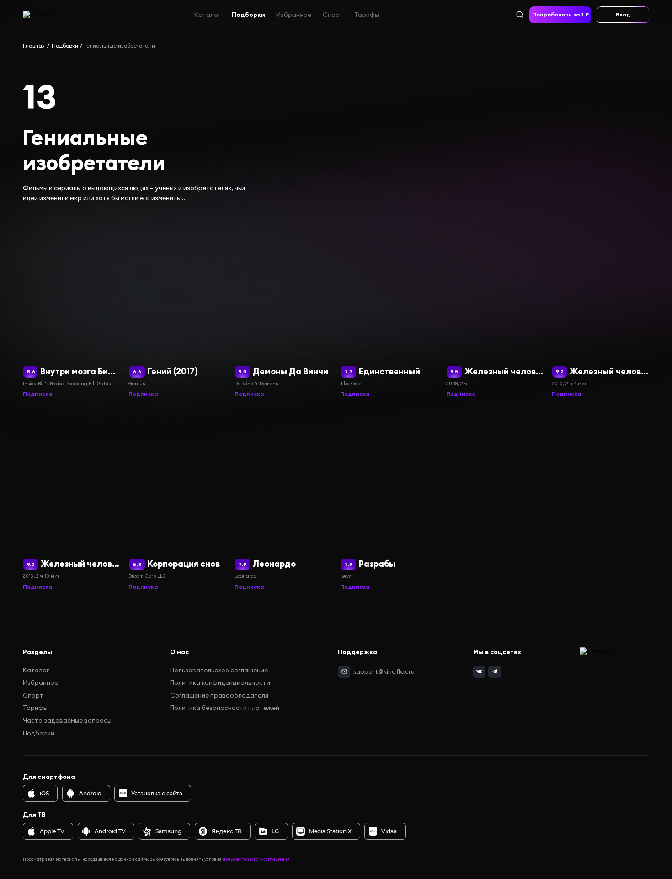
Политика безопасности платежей (224, 707)
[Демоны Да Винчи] (283, 306)
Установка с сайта (156, 793)
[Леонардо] (283, 499)
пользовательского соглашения (256, 859)
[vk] (479, 672)
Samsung (168, 831)
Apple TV (52, 831)
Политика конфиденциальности (220, 682)
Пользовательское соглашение (219, 670)
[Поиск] (520, 14)
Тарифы (366, 14)
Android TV (110, 831)
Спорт (333, 14)
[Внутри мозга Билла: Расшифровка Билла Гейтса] (71, 306)
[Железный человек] (495, 306)
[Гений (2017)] (177, 306)
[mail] (344, 672)
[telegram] (494, 672)
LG (275, 831)
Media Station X (330, 831)
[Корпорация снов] (177, 499)
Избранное (293, 14)
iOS (44, 793)
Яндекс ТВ (227, 831)
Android (90, 793)
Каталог (207, 14)
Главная (34, 45)
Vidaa (389, 831)
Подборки (248, 14)
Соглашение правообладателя (219, 695)
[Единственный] (388, 306)
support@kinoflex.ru (384, 671)
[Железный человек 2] (600, 306)
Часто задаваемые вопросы (67, 720)
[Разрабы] (388, 499)
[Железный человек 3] (71, 499)
